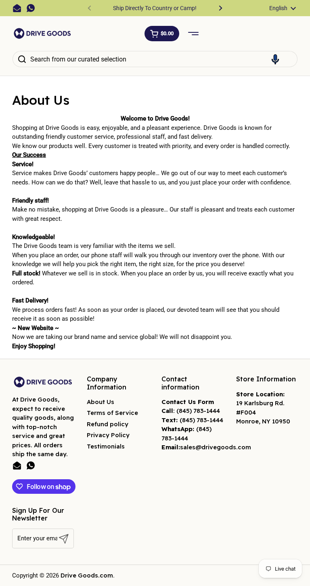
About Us (100, 402)
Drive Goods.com (87, 575)
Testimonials (106, 446)
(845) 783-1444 (198, 411)
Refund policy (107, 424)
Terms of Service (112, 413)
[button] (162, 33)
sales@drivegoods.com (215, 447)
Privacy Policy (108, 435)
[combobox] (155, 59)
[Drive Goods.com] (42, 33)
